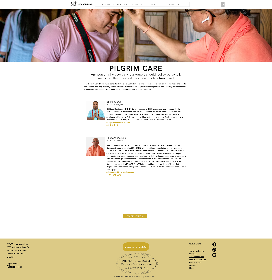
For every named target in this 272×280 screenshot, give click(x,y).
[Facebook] (214, 244)
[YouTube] (214, 255)
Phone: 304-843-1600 (16, 254)
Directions (14, 267)
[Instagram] (214, 250)
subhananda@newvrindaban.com (120, 172)
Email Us (10, 257)
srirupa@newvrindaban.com (118, 122)
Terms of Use (138, 277)
